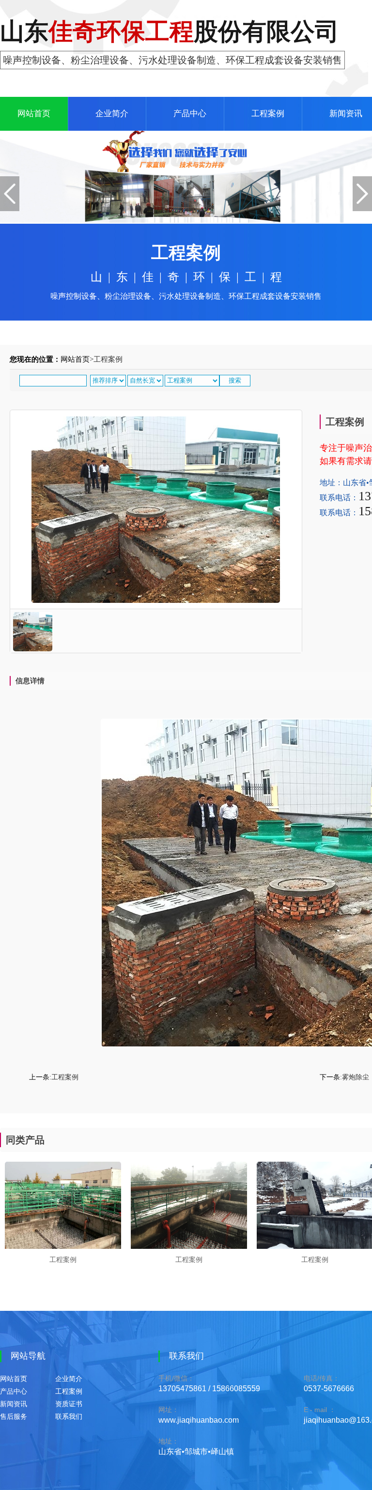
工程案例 (267, 113)
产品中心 (189, 113)
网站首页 (33, 113)
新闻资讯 (13, 1404)
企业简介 (111, 113)
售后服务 (13, 1416)
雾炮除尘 (355, 1077)
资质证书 (68, 1404)
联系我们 (68, 1416)
